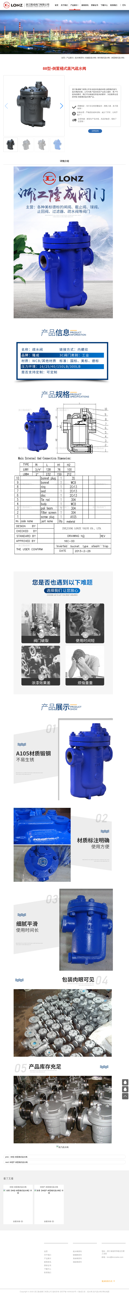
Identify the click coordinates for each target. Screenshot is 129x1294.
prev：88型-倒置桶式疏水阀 (16, 1157)
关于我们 (47, 1255)
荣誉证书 (47, 1265)
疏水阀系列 (79, 57)
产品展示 (69, 57)
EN (124, 5)
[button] (61, 106)
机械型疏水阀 (90, 57)
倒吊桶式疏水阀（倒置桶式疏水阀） (111, 57)
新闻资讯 (47, 1262)
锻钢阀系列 (77, 1255)
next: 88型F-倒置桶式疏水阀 (16, 1162)
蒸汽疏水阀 (97, 1291)
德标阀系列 (77, 1262)
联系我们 (47, 1272)
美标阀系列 (77, 1258)
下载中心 (47, 1269)
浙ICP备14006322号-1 (69, 1291)
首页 (63, 57)
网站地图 (105, 1291)
